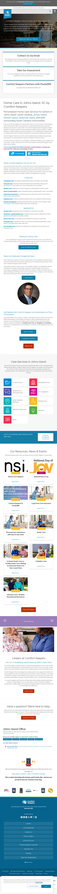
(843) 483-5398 (18, 147)
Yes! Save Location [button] (27, 3)
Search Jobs (29, 691)
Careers (28, 823)
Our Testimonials (28, 828)
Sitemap (28, 853)
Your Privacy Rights (38, 871)
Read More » (16, 481)
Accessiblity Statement (50, 871)
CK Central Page (38, 873)
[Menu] (54, 11)
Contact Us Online (28, 338)
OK (46, 886)
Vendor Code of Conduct (14, 873)
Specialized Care (28, 208)
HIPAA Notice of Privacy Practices (17, 871)
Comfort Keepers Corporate (28, 845)
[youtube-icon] (31, 817)
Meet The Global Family (28, 857)
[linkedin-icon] (24, 817)
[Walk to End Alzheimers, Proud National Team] (36, 790)
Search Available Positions (45, 437)
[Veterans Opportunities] (6, 792)
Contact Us (28, 832)
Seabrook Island (27, 117)
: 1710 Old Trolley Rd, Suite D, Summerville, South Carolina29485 (29, 747)
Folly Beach (31, 739)
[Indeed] (33, 817)
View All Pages (28, 610)
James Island (40, 114)
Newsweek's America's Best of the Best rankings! (28, 774)
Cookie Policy (29, 871)
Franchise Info (28, 849)
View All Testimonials (28, 621)
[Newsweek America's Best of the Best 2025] (21, 792)
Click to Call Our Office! (28, 39)
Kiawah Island (11, 117)
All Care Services (28, 840)
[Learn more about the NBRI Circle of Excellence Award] (50, 792)
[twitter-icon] (29, 817)
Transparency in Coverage (27, 873)
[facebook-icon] (21, 817)
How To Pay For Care (28, 247)
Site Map (46, 873)
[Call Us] (50, 12)
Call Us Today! (28, 331)
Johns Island (36, 124)
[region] (27, 884)
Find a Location (28, 836)
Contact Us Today (28, 717)
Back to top (29, 862)
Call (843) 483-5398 (8, 733)
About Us (28, 346)
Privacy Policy (5, 871)
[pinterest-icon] (26, 817)
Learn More (28, 277)
